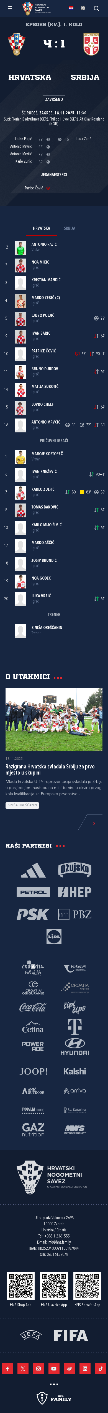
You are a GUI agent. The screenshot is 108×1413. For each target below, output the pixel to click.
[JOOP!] (33, 1071)
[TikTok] (100, 1368)
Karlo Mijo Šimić (47, 525)
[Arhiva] (96, 8)
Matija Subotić (45, 387)
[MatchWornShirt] (75, 1129)
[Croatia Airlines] (75, 987)
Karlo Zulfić (43, 490)
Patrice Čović (44, 351)
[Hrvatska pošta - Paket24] (75, 968)
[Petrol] (33, 892)
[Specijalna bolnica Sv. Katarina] (75, 1109)
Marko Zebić (43, 298)
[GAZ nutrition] (33, 1129)
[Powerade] (33, 1046)
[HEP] (75, 892)
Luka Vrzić (41, 596)
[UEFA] (31, 1334)
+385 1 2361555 (57, 1236)
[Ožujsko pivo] (75, 869)
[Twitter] (23, 1368)
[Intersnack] (75, 1007)
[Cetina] (33, 1026)
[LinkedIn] (85, 1368)
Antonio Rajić (44, 245)
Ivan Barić (41, 334)
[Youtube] (54, 1368)
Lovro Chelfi (43, 405)
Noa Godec (41, 579)
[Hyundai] (75, 1046)
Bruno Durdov (45, 369)
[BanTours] (33, 1109)
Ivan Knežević (44, 472)
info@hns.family (59, 1243)
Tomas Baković (45, 507)
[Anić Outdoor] (33, 1090)
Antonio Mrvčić (46, 422)
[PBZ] (75, 914)
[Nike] (33, 869)
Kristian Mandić (46, 280)
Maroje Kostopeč (47, 454)
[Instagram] (38, 1368)
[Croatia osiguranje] (33, 987)
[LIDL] (54, 936)
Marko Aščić (43, 543)
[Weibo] (69, 1368)
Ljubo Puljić (43, 316)
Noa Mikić (40, 262)
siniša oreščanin (22, 805)
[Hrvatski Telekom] (75, 1026)
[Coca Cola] (33, 1007)
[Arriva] (75, 1090)
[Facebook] (7, 1368)
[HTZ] (33, 968)
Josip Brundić (44, 561)
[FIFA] (71, 1334)
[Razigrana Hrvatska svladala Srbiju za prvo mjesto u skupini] (54, 719)
